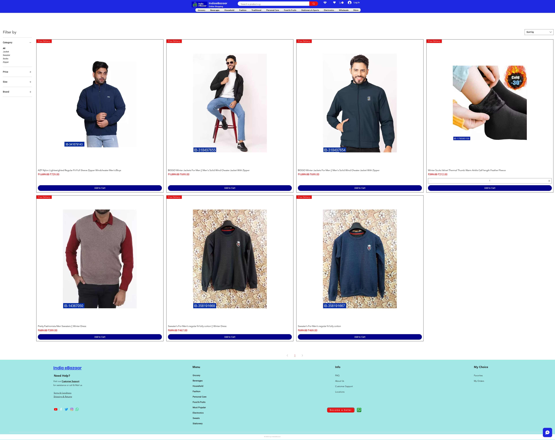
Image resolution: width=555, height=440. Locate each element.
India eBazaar (67, 368)
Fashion (196, 391)
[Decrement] (430, 180)
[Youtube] (56, 409)
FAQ (337, 375)
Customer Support (70, 381)
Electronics (198, 412)
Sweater (6, 55)
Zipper (6, 62)
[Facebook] (61, 409)
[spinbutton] (490, 180)
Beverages (198, 380)
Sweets (196, 418)
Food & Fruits (199, 402)
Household (198, 386)
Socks (5, 58)
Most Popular (199, 407)
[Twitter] (66, 409)
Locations (340, 391)
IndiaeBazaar (218, 3)
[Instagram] (72, 409)
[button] (341, 3)
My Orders (479, 381)
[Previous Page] (287, 355)
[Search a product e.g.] (313, 3)
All (4, 48)
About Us (339, 381)
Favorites (478, 375)
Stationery (197, 423)
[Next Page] (302, 355)
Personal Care (199, 396)
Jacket (6, 51)
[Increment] (549, 180)
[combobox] (539, 32)
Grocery (196, 375)
